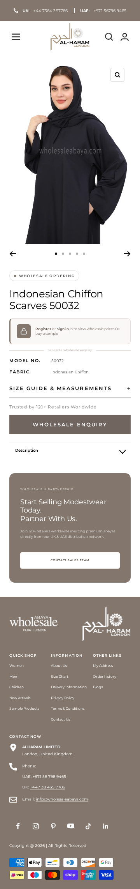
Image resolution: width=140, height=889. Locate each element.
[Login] (124, 36)
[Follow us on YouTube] (70, 826)
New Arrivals (19, 698)
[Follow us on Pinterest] (53, 826)
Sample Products (24, 708)
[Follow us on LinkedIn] (105, 826)
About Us (59, 665)
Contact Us (60, 719)
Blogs (98, 687)
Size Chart (59, 676)
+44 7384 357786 (45, 10)
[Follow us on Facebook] (18, 826)
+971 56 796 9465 (49, 776)
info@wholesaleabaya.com (62, 799)
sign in (63, 329)
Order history (104, 676)
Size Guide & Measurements (60, 388)
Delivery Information (69, 687)
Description (26, 450)
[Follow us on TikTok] (88, 826)
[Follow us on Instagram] (35, 826)
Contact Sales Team (70, 560)
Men (13, 676)
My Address (103, 665)
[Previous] (12, 253)
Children (16, 687)
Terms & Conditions (67, 708)
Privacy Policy (62, 698)
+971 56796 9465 (103, 10)
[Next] (127, 253)
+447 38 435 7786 (47, 787)
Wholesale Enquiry (70, 424)
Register (43, 329)
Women (16, 665)
